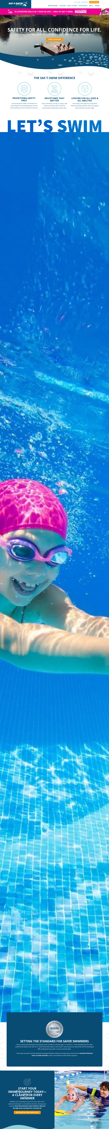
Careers (97, 5)
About (91, 5)
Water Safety (83, 5)
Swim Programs (53, 5)
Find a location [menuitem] (94, 2)
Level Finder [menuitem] (77, 2)
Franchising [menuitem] (85, 2)
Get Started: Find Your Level (27, 1112)
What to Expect (72, 5)
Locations (62, 5)
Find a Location (54, 39)
